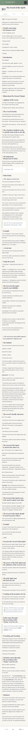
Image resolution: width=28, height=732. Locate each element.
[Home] (25, 2)
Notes (14, 14)
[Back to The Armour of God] (2, 2)
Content (5, 14)
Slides (23, 14)
